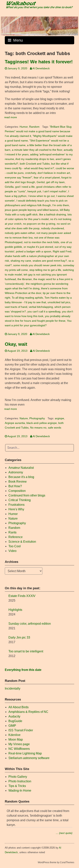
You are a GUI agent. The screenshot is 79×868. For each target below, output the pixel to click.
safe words (54, 427)
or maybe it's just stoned (38, 246)
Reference (15, 537)
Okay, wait (16, 344)
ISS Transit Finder (20, 730)
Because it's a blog (21, 477)
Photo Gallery (17, 776)
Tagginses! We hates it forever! (39, 61)
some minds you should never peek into (37, 265)
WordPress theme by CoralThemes (56, 862)
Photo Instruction (19, 781)
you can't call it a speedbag (43, 311)
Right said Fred (62, 251)
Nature (24, 418)
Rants (12, 532)
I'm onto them (60, 205)
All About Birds (18, 707)
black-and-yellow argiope (41, 423)
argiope (59, 418)
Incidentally (12, 688)
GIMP (12, 725)
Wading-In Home (19, 790)
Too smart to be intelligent (25, 651)
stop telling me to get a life (45, 270)
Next (73, 25)
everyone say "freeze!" (18, 177)
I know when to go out (41, 196)
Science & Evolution (22, 541)
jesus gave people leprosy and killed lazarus (31, 209)
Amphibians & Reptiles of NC (28, 711)
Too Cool (14, 546)
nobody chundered (52, 228)
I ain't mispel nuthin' (55, 191)
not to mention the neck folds (41, 242)
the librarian (24, 279)
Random (34, 126)
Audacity (14, 716)
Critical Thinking (19, 500)
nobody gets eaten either (20, 233)
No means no (38, 427)
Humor (24, 126)
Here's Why (16, 509)
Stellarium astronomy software (28, 758)
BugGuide (15, 721)
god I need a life (25, 186)
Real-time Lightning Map (25, 753)
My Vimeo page (19, 744)
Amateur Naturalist (21, 467)
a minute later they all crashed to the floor (37, 149)
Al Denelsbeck (41, 68)
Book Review (17, 481)
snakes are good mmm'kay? (50, 260)
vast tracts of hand (16, 307)
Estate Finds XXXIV (21, 596)
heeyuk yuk (34, 191)
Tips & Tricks (17, 786)
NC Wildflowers (19, 748)
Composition (17, 490)
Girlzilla (9, 186)
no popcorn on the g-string (39, 223)
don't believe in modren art (54, 173)
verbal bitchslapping (41, 307)
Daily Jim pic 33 (19, 637)
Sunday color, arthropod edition (29, 623)
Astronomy (15, 472)
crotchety (30, 173)
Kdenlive (14, 735)
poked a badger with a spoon (33, 251)
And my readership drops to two (34, 159)
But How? (15, 486)
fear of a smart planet (47, 177)
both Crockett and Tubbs (35, 163)
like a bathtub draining (52, 214)
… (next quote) (64, 833)
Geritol (41, 182)
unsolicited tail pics (59, 302)
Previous (6, 25)
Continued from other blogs (26, 495)
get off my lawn (55, 182)
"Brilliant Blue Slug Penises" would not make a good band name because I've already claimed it (38, 131)
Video (12, 550)
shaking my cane (21, 260)
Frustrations (16, 504)
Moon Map (15, 739)
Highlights (15, 609)
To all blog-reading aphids (27, 297)
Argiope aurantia (15, 423)
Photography (37, 418)
